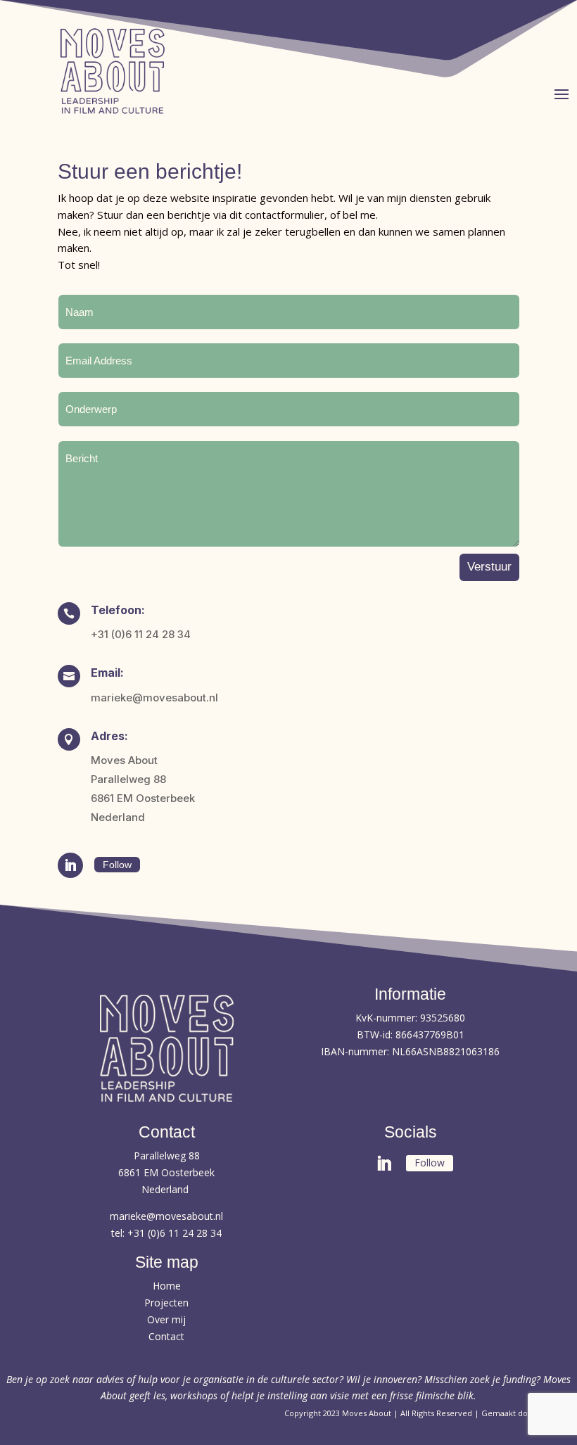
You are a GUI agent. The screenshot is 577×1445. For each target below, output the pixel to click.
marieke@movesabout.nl (166, 1216)
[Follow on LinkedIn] (70, 865)
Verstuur (489, 566)
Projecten (166, 1302)
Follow (117, 864)
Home (167, 1285)
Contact (166, 1336)
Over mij (166, 1319)
